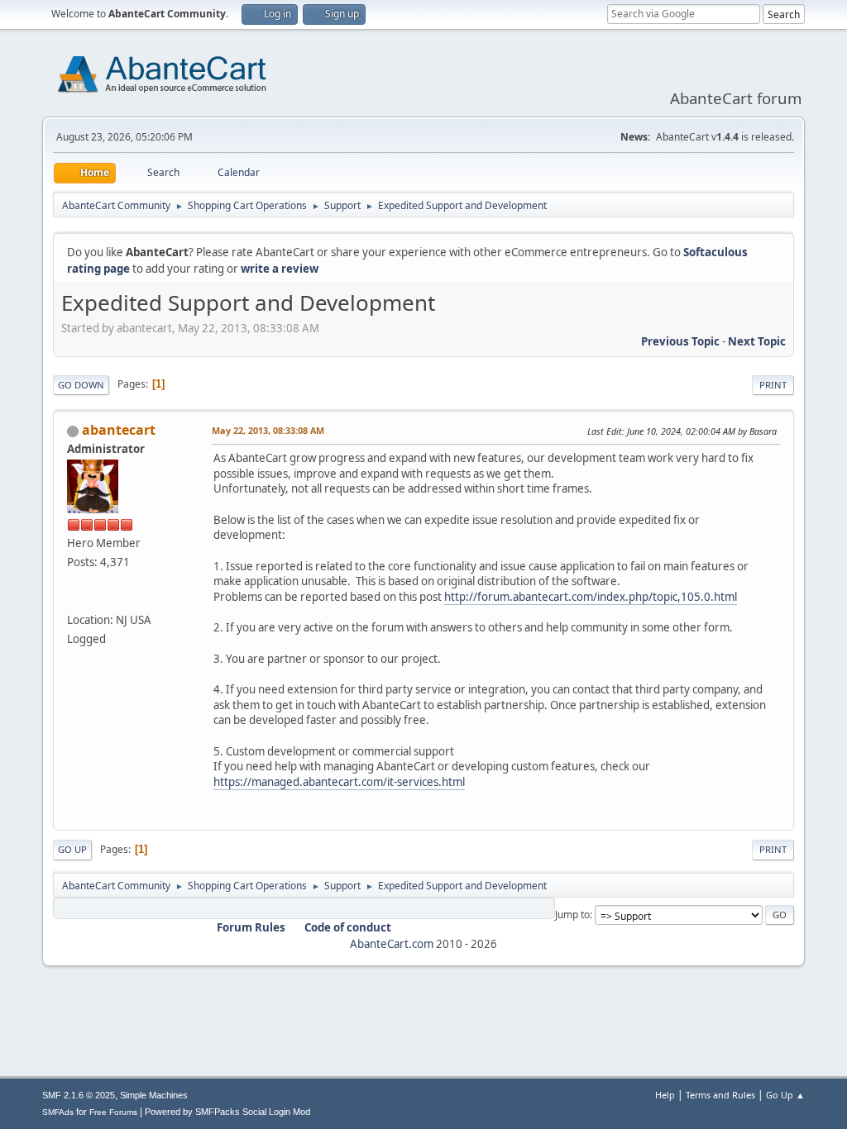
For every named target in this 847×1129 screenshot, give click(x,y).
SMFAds (58, 1112)
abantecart (119, 430)
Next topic (757, 341)
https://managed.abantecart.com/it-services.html (339, 781)
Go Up (72, 849)
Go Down (81, 385)
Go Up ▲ (785, 1095)
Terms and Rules (720, 1095)
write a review (279, 268)
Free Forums (113, 1112)
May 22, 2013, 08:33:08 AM (268, 430)
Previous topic (680, 341)
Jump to (572, 914)
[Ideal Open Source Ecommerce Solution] (73, 600)
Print (773, 385)
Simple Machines (154, 1095)
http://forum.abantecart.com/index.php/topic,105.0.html (590, 596)
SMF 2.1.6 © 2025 (78, 1095)
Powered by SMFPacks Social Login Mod (227, 1112)
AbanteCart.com (391, 943)
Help (665, 1095)
